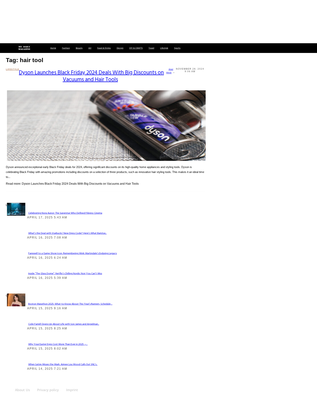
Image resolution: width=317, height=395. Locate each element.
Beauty (79, 48)
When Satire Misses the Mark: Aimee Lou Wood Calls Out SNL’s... (62, 364)
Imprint (72, 390)
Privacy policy (48, 390)
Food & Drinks (104, 48)
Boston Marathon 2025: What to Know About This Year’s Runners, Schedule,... (70, 304)
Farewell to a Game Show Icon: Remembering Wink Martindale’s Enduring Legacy (72, 253)
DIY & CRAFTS (136, 48)
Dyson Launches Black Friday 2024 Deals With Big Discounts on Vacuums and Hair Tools (91, 76)
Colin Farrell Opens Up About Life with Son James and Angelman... (63, 324)
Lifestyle (164, 48)
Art (89, 48)
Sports (177, 48)
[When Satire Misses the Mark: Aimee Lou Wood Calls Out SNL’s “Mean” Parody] (16, 300)
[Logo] (24, 48)
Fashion (66, 48)
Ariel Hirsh (169, 71)
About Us (22, 390)
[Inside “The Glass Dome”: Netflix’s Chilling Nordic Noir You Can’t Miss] (16, 209)
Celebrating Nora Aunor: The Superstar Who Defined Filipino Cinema (65, 213)
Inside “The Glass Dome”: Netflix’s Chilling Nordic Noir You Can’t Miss (65, 274)
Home (53, 48)
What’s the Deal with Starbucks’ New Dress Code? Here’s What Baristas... (67, 233)
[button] (7, 48)
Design (120, 48)
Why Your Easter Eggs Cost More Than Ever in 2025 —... (58, 344)
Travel (151, 48)
